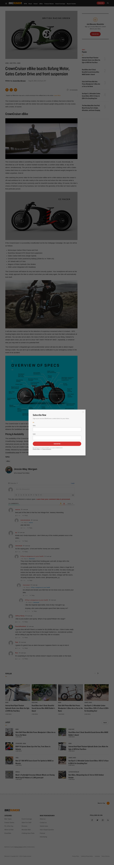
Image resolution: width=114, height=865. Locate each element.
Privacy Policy (36, 449)
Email (34, 425)
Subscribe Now (57, 443)
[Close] (83, 412)
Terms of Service (46, 449)
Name (34, 434)
